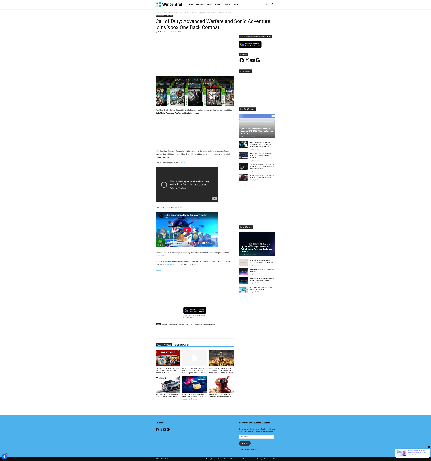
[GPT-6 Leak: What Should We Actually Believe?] (243, 271)
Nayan (243, 136)
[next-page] (160, 403)
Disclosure (267, 459)
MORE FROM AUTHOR (181, 345)
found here (160, 255)
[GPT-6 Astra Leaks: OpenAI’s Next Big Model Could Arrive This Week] (243, 280)
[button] (272, 5)
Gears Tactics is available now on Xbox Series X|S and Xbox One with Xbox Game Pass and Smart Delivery (221, 370)
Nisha (243, 254)
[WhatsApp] (187, 70)
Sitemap (259, 459)
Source (158, 270)
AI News (218, 4)
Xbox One (189, 324)
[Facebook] (259, 4)
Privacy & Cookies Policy (214, 459)
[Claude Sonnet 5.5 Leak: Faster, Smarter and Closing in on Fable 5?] (243, 262)
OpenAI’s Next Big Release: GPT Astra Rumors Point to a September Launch (257, 249)
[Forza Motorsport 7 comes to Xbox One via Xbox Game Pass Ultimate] (168, 384)
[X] (263, 4)
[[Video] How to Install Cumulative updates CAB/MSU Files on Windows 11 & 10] (257, 126)
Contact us (252, 459)
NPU (236, 4)
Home (157, 12)
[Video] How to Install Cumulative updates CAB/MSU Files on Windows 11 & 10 (257, 131)
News (190, 4)
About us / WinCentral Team (232, 459)
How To (227, 4)
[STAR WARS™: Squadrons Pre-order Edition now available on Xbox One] (221, 384)
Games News (178, 12)
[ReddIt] (197, 70)
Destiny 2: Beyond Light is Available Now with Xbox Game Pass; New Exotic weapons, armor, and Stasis (193, 370)
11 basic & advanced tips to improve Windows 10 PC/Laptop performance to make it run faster (262, 166)
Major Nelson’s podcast (174, 264)
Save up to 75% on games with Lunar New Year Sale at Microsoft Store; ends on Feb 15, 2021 (167, 370)
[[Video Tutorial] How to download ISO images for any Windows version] (243, 177)
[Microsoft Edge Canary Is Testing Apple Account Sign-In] (243, 289)
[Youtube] (266, 4)
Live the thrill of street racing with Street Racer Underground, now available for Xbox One (193, 397)
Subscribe (244, 443)
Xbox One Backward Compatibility (205, 324)
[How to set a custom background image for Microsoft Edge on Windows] (243, 155)
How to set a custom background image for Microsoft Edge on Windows (261, 155)
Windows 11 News (204, 4)
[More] (207, 70)
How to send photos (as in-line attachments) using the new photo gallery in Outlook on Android (261, 144)
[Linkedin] (192, 70)
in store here (184, 163)
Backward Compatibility (169, 324)
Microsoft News (167, 12)
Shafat (160, 32)
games (181, 324)
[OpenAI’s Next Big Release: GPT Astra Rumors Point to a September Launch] (257, 244)
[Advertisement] (195, 51)
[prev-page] (157, 403)
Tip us (245, 459)
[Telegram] (202, 70)
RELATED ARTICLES (164, 345)
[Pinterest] (181, 70)
